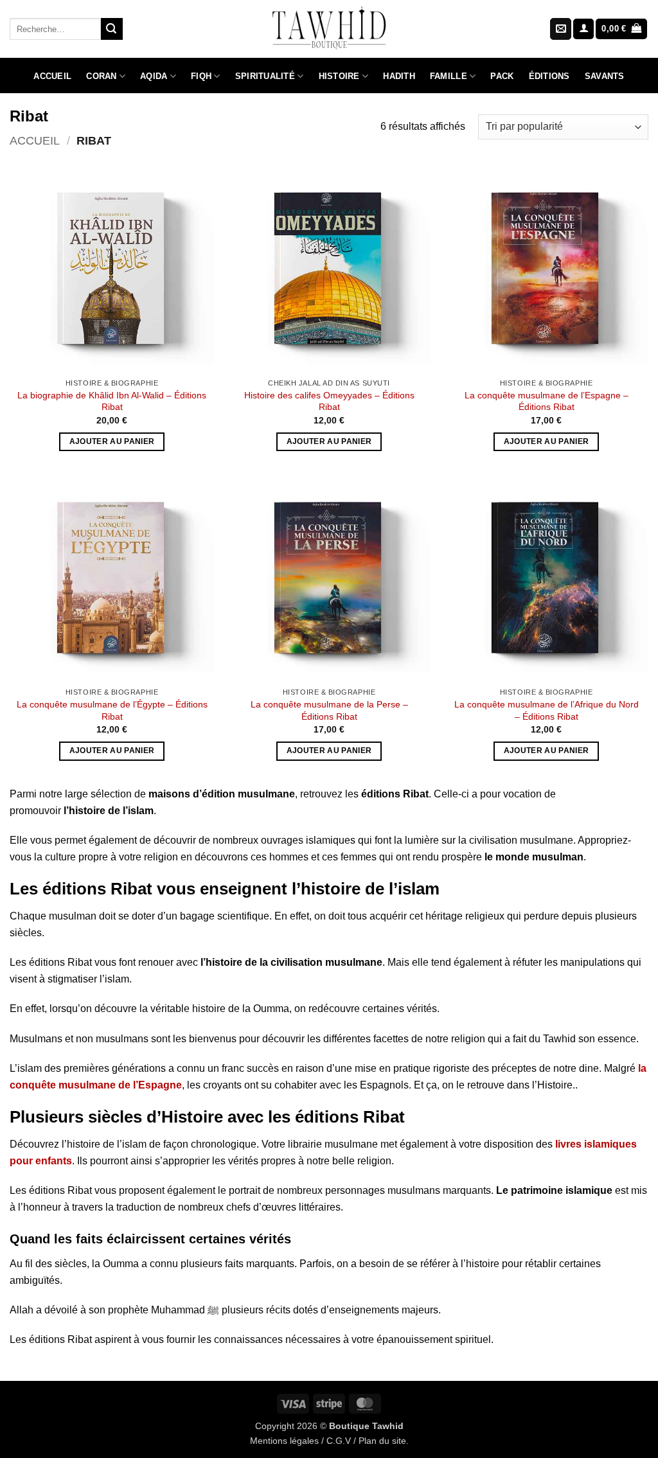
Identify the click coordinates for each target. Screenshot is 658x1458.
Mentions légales (284, 1441)
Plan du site (382, 1441)
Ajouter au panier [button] (112, 441)
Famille (448, 76)
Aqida (153, 76)
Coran (101, 76)
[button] (583, 29)
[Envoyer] (112, 29)
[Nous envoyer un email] (560, 29)
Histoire (339, 76)
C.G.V (338, 1441)
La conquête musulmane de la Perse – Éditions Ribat (329, 710)
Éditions (549, 76)
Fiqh (201, 76)
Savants (605, 76)
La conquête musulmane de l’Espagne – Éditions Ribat (546, 401)
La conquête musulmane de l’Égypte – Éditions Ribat (112, 710)
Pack (501, 76)
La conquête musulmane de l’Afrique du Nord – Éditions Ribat (546, 710)
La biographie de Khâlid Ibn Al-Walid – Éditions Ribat (111, 401)
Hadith (399, 76)
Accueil (52, 76)
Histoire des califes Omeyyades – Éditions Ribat (329, 401)
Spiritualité (265, 76)
